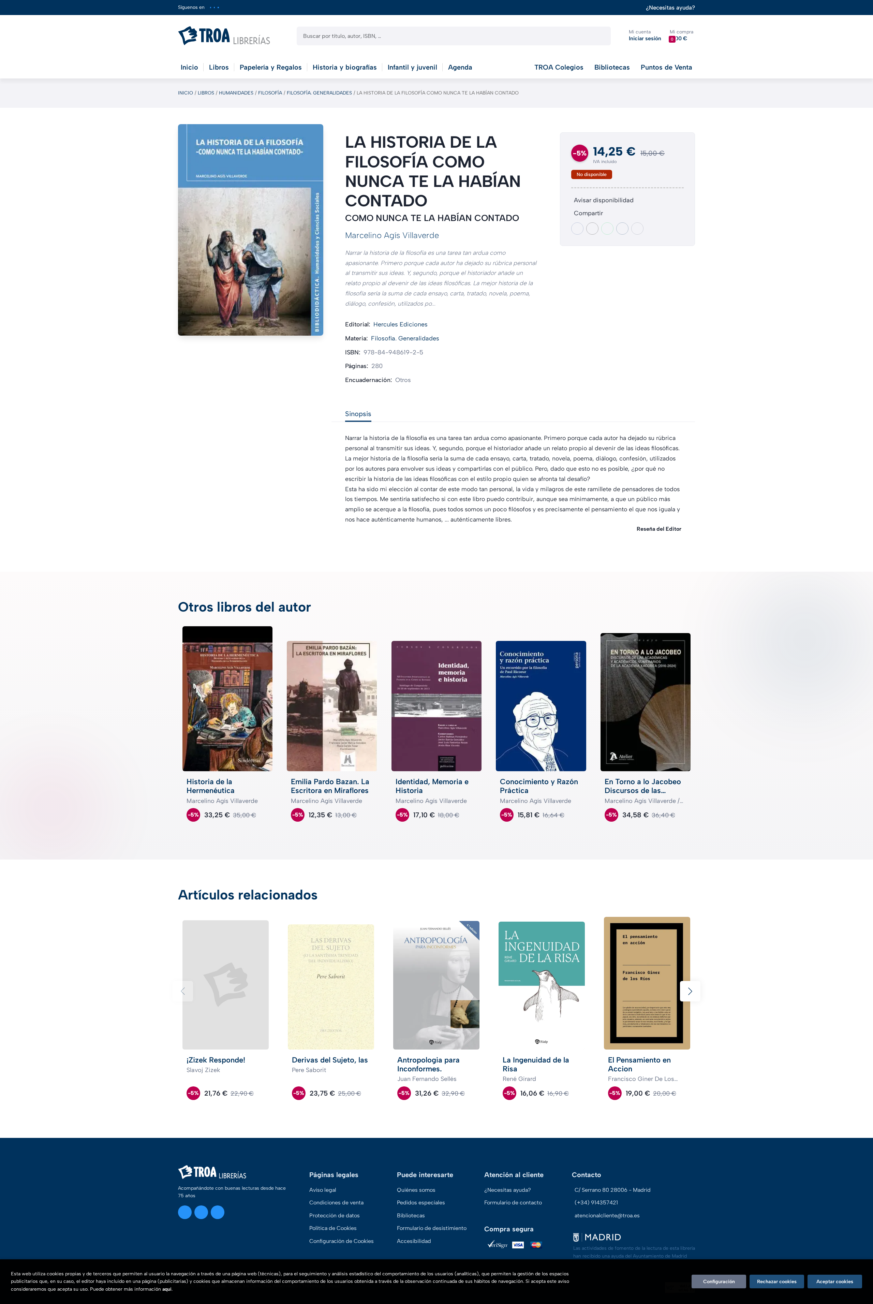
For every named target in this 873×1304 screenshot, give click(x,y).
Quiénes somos (416, 1190)
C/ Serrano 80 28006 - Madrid (613, 1190)
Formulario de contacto (513, 1202)
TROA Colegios (558, 67)
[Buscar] (600, 36)
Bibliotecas (612, 67)
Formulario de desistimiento (432, 1228)
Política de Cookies (333, 1228)
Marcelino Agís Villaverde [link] (392, 235)
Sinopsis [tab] (358, 414)
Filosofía (270, 93)
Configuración (719, 1281)
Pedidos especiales (421, 1202)
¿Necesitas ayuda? (670, 8)
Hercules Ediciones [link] (400, 324)
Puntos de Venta (666, 67)
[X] (214, 7)
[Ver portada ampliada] (250, 230)
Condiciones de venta (336, 1202)
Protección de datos (334, 1215)
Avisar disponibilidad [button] (604, 200)
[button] (681, 35)
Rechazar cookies (777, 1281)
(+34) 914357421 (596, 1202)
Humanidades (236, 93)
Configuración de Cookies (341, 1241)
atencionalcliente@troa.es (607, 1215)
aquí (167, 1289)
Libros (206, 93)
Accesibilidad (414, 1241)
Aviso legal (322, 1190)
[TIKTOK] (218, 7)
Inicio (185, 93)
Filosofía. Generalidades (319, 93)
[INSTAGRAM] (210, 7)
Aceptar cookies (834, 1281)
